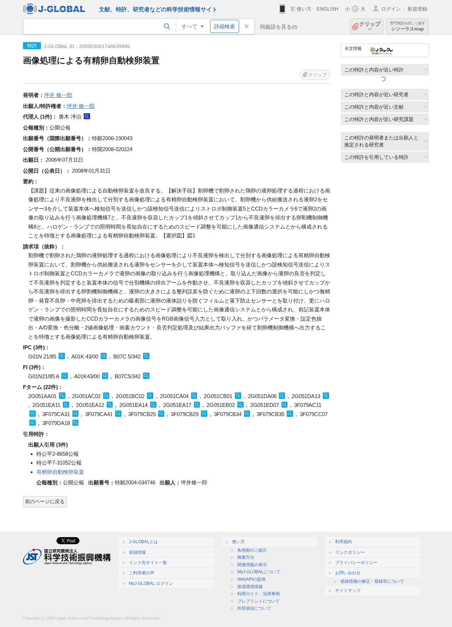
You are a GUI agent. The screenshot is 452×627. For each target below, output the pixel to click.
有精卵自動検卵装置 (60, 472)
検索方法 (245, 557)
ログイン (391, 9)
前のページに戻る (45, 501)
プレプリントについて (258, 601)
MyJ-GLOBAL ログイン (151, 583)
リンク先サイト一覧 (148, 562)
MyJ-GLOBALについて (258, 571)
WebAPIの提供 (251, 579)
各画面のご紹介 (252, 550)
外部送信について (254, 608)
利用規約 (343, 541)
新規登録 (417, 9)
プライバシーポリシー (356, 562)
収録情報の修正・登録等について (372, 581)
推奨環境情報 (250, 586)
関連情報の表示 (252, 564)
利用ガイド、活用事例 (258, 593)
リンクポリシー (350, 552)
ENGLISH (327, 9)
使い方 (304, 9)
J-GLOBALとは (143, 541)
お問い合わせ (348, 572)
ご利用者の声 (141, 572)
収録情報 (137, 552)
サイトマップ (348, 590)
